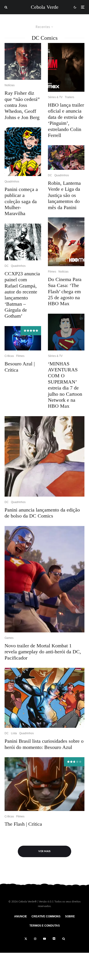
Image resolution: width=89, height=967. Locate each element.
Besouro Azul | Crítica (20, 367)
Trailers (69, 97)
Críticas (9, 356)
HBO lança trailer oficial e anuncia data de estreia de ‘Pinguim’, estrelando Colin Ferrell (66, 120)
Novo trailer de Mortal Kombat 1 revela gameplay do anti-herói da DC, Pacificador (43, 652)
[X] (26, 939)
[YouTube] (44, 939)
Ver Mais (44, 851)
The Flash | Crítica (23, 824)
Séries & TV (55, 97)
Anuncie (20, 916)
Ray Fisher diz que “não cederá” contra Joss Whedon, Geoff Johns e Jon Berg (22, 105)
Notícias (10, 85)
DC (7, 265)
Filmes (20, 356)
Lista (14, 733)
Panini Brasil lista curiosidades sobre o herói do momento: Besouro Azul (44, 744)
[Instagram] (35, 939)
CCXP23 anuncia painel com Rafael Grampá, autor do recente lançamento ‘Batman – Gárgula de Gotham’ (22, 295)
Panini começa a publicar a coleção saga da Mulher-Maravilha (21, 201)
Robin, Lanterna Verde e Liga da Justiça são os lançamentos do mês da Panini (64, 195)
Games (9, 638)
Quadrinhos (12, 181)
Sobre (70, 916)
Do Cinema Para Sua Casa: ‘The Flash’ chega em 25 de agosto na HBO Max (64, 291)
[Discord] (54, 939)
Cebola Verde (44, 7)
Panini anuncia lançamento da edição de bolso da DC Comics (42, 513)
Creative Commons (45, 916)
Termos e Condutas (44, 925)
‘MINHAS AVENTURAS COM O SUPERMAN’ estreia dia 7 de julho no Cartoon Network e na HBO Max (65, 385)
